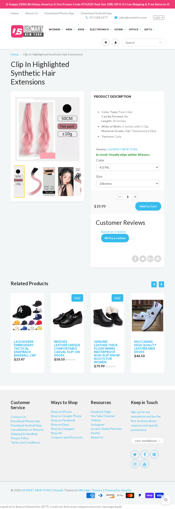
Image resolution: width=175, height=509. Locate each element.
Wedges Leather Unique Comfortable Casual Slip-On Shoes (67, 348)
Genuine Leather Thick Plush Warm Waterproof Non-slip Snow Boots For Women (107, 352)
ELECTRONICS (99, 29)
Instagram (97, 424)
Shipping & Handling (24, 434)
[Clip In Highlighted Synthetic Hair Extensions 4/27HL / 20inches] (47, 129)
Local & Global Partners (106, 428)
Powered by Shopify (118, 490)
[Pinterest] (154, 454)
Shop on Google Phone (66, 416)
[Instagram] (135, 464)
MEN (69, 29)
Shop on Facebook (63, 420)
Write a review (115, 238)
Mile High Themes (90, 490)
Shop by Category (63, 428)
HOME (118, 29)
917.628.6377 (98, 17)
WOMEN (54, 29)
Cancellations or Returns (27, 429)
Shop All (56, 433)
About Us (31, 13)
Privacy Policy (20, 438)
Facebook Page (101, 411)
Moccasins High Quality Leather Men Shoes (145, 347)
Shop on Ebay (60, 424)
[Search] (160, 42)
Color (100, 160)
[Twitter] (135, 454)
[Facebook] (144, 454)
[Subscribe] (159, 440)
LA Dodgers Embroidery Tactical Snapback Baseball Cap (25, 348)
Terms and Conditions (25, 442)
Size (99, 176)
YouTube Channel (103, 416)
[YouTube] (144, 464)
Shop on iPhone (61, 411)
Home (15, 13)
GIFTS (148, 29)
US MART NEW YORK (123, 149)
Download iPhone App (59, 13)
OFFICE (133, 29)
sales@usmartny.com (133, 17)
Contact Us (18, 417)
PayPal (95, 433)
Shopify (58, 490)
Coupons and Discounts (67, 437)
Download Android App (96, 13)
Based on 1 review (113, 231)
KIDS (81, 29)
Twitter (96, 420)
